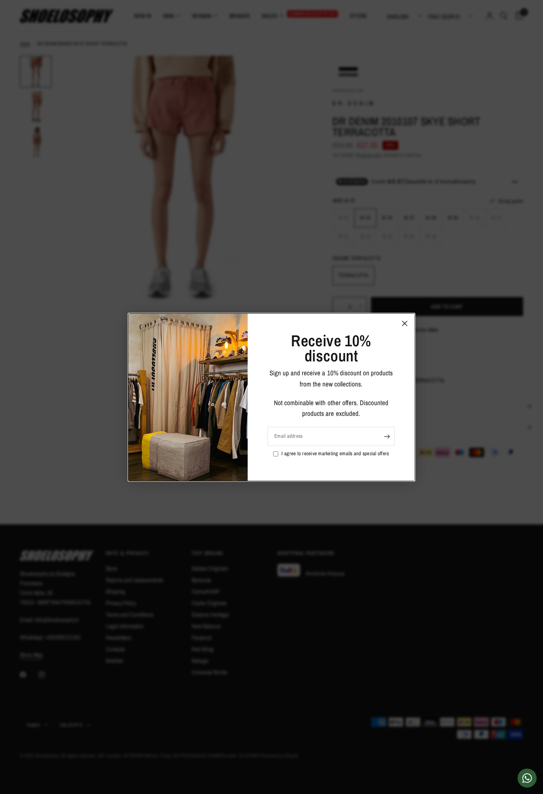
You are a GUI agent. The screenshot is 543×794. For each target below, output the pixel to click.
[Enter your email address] (387, 436)
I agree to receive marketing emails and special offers (335, 453)
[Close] (405, 323)
